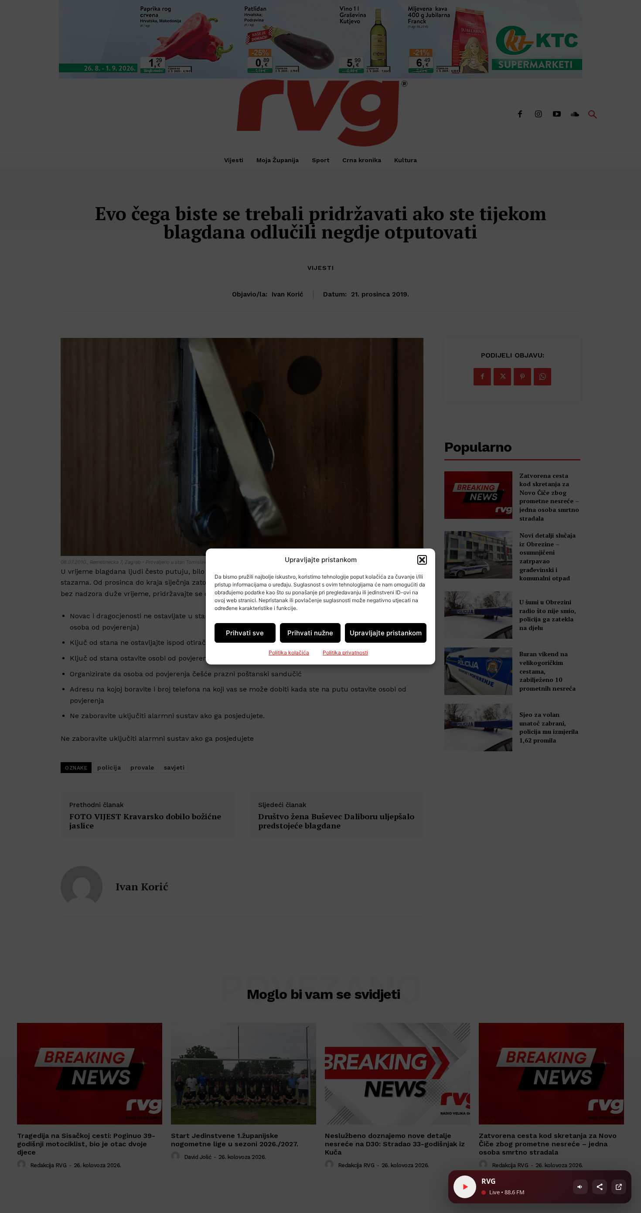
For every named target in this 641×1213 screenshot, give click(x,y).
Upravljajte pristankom (386, 633)
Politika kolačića (289, 652)
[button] (422, 559)
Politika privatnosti (345, 652)
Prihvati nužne (310, 633)
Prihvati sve (245, 633)
